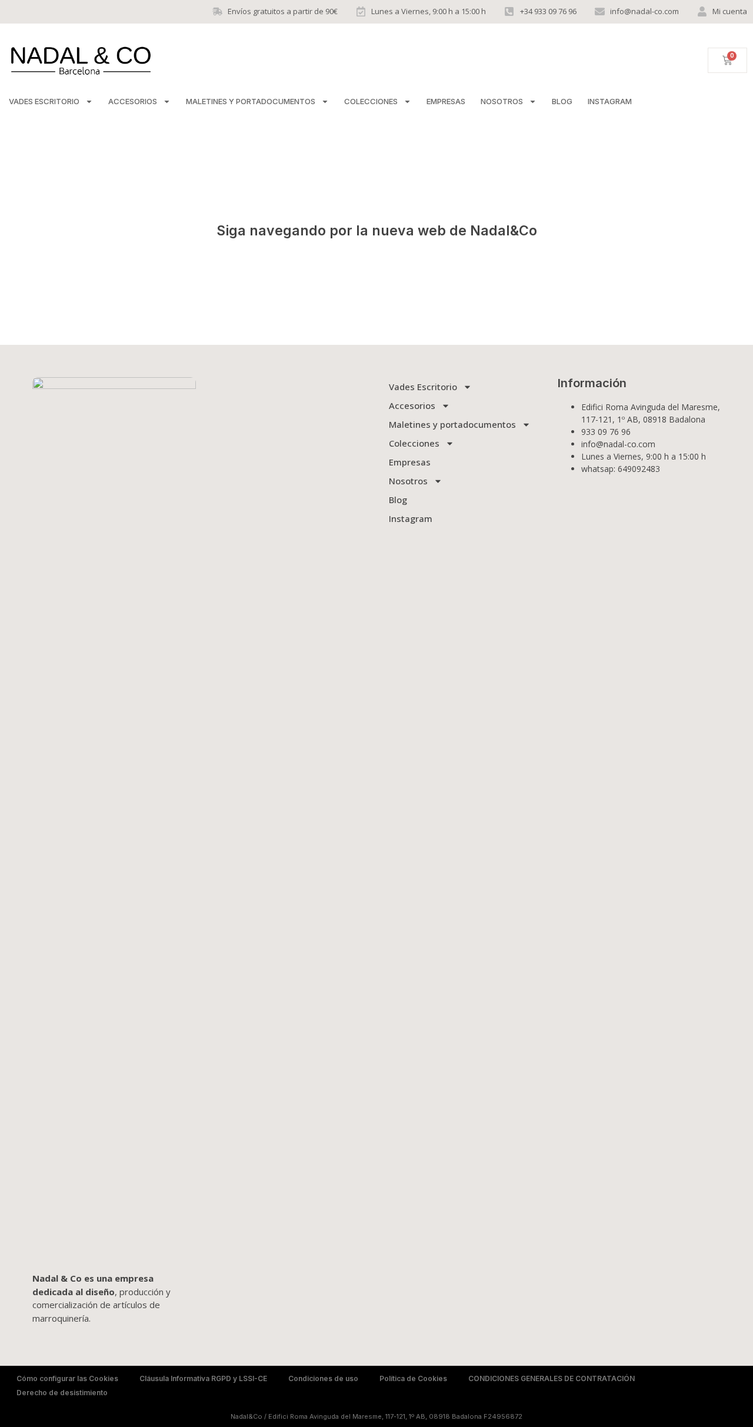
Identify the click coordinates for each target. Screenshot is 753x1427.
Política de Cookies (413, 1378)
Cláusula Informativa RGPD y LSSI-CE (203, 1378)
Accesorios (132, 101)
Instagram (610, 101)
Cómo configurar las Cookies (67, 1378)
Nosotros (502, 101)
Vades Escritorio (44, 101)
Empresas (446, 101)
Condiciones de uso (323, 1378)
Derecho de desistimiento (62, 1392)
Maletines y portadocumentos (250, 101)
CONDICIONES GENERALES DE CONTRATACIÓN (551, 1378)
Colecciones (371, 101)
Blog (562, 101)
